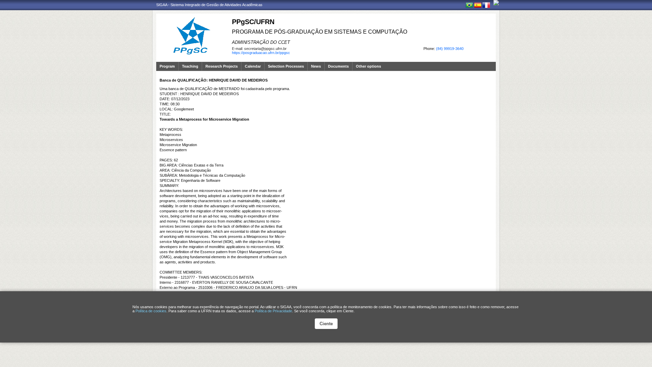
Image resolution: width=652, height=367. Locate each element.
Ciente (326, 323)
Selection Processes (286, 66)
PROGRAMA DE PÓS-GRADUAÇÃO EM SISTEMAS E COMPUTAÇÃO (319, 32)
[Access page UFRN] (496, 2)
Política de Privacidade (273, 311)
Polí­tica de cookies (150, 311)
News (316, 66)
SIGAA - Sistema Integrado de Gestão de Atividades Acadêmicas (209, 5)
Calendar (253, 66)
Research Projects (221, 66)
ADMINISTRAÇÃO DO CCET (261, 42)
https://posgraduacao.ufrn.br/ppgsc (261, 53)
